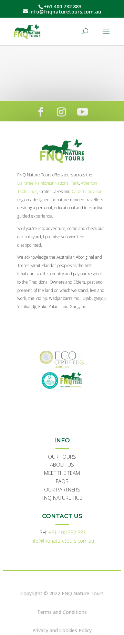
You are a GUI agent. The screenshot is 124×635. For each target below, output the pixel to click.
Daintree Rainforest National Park (48, 183)
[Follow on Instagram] (61, 112)
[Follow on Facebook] (41, 112)
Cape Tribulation (87, 191)
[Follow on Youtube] (83, 112)
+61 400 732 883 (67, 532)
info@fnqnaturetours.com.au (62, 540)
